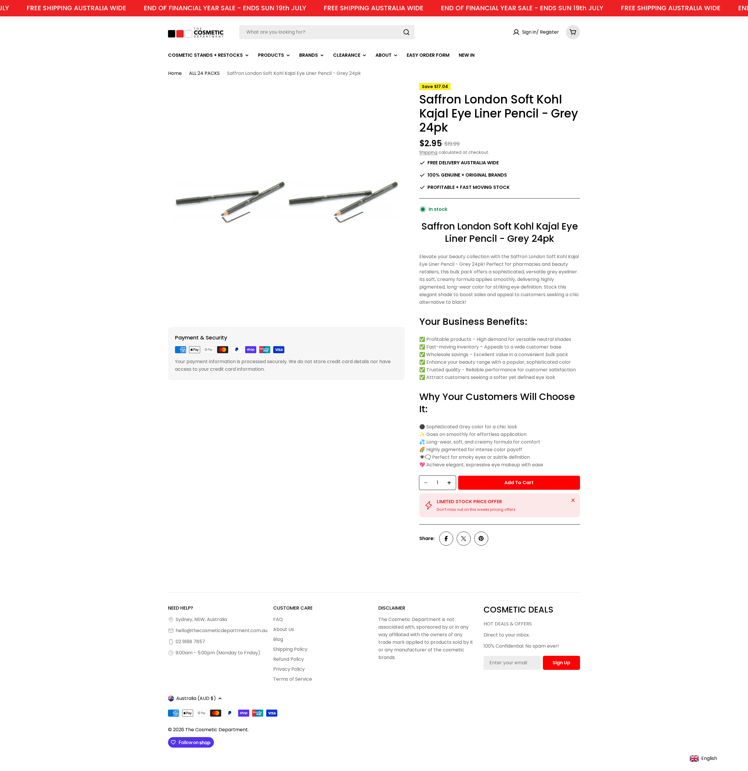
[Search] (406, 32)
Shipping (428, 152)
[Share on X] (464, 539)
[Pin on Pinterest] (481, 539)
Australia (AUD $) (196, 698)
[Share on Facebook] (446, 539)
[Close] (573, 500)
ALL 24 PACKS (204, 73)
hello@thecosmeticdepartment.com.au (221, 630)
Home (175, 73)
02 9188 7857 (190, 641)
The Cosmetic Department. (217, 729)
